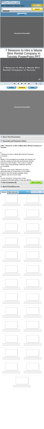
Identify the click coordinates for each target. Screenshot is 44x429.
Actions (11, 87)
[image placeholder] (11, 199)
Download (22, 87)
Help (2, 5)
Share (32, 87)
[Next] (25, 83)
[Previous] (18, 83)
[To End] (28, 83)
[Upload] (22, 14)
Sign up (17, 5)
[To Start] (14, 83)
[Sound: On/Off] (36, 83)
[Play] (21, 83)
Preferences (9, 5)
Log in (22, 5)
